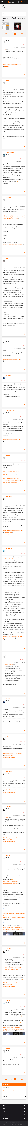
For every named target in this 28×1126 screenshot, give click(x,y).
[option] (8, 26)
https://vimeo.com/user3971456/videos (12, 64)
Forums (7, 14)
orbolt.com (15, 883)
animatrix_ (8, 855)
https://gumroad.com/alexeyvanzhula (11, 359)
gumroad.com (7, 361)
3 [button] (14, 31)
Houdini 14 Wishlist (20, 14)
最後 (22, 34)
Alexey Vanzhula (10, 339)
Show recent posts (7, 1089)
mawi (7, 654)
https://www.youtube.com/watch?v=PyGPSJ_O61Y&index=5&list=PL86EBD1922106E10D (14, 480)
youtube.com (13, 474)
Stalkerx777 (8, 375)
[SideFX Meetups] (15, 1124)
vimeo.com (6, 66)
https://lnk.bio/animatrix (8, 931)
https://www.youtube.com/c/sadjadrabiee (12, 530)
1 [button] (12, 31)
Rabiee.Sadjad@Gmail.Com (9, 534)
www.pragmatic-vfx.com (17, 929)
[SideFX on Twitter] (7, 1124)
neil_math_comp (9, 548)
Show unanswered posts (8, 1090)
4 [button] (15, 31)
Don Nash (8, 455)
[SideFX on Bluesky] (12, 1124)
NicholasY (8, 1048)
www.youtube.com (8, 532)
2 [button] (13, 31)
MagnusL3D (8, 197)
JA (20, 1)
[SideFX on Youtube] (21, 1124)
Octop (7, 80)
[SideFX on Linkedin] (23, 1124)
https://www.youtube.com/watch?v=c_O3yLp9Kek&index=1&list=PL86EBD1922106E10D (14, 472)
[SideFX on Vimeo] (18, 1124)
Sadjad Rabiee (9, 496)
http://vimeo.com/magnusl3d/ (10, 244)
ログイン (24, 1)
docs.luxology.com (13, 218)
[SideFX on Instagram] (9, 1124)
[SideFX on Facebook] (4, 1124)
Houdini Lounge (13, 14)
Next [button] (3, 26)
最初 (6, 34)
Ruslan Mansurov (10, 152)
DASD (7, 258)
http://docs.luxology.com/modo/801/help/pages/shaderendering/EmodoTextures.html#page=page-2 (14, 216)
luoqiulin (8, 38)
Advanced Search (22, 10)
